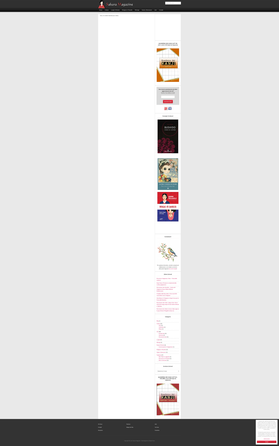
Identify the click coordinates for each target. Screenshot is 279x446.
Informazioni (267, 439)
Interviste (161, 335)
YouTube (157, 427)
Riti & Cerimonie (162, 360)
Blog (158, 321)
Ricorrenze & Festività (164, 358)
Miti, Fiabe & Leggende (164, 356)
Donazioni (100, 430)
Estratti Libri (161, 333)
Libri (158, 331)
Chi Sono (100, 424)
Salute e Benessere (161, 352)
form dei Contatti (173, 268)
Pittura (160, 329)
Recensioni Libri (162, 337)
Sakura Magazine (116, 4)
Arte (160, 325)
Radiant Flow (152, 440)
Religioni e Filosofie (161, 349)
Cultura (158, 323)
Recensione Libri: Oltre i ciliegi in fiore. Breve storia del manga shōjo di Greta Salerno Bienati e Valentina (168, 304)
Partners (128, 424)
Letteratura (161, 327)
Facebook (157, 430)
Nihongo (158, 342)
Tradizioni (159, 355)
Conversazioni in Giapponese (166, 347)
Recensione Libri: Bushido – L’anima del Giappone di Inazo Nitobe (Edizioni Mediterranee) (166, 289)
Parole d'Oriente (160, 345)
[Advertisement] (168, 28)
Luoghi (158, 339)
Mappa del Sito (129, 427)
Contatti (100, 427)
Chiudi (266, 442)
